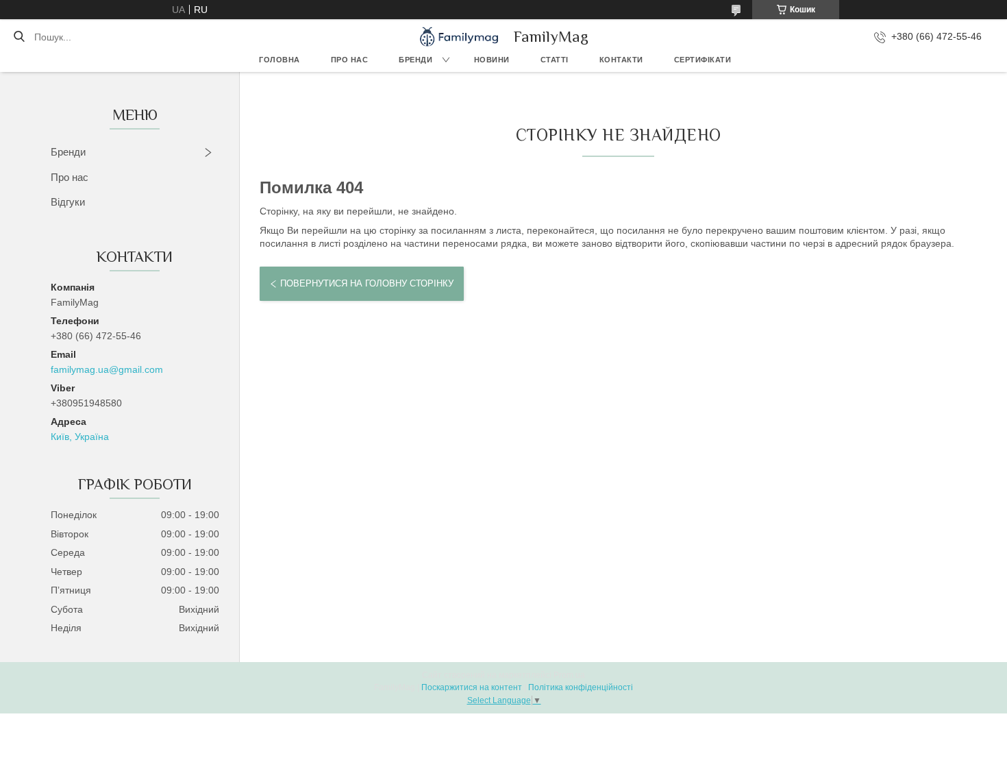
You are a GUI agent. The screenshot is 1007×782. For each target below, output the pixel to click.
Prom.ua (569, 675)
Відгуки (68, 202)
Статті (554, 60)
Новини (492, 60)
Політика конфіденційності (580, 687)
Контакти (621, 60)
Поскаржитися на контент (471, 687)
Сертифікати (703, 60)
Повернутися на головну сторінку (366, 283)
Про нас (350, 60)
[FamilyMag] (459, 36)
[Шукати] (18, 37)
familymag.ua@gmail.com (107, 369)
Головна (279, 60)
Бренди (415, 60)
